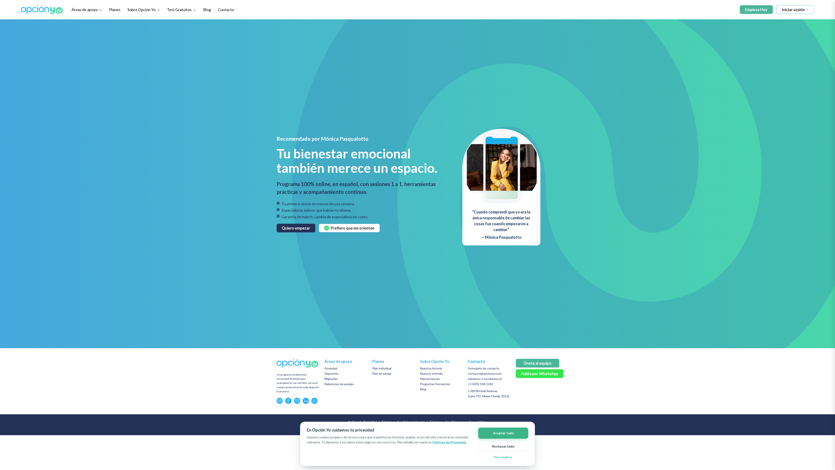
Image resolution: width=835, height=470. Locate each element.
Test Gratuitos (179, 9)
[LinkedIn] (306, 401)
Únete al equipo (537, 363)
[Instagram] (280, 401)
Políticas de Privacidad (449, 442)
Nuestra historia (431, 368)
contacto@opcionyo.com (485, 373)
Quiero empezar (296, 228)
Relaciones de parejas (339, 384)
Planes (114, 9)
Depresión (331, 373)
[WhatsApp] (314, 401)
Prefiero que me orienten (352, 228)
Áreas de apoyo (85, 9)
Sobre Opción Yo (141, 9)
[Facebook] (288, 401)
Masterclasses (430, 379)
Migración (331, 379)
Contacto (226, 9)
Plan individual (381, 368)
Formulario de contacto (483, 368)
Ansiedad (330, 368)
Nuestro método (431, 373)
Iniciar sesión (793, 9)
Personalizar (503, 457)
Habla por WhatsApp (539, 373)
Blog (207, 9)
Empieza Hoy (756, 9)
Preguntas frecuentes (435, 384)
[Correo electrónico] (297, 401)
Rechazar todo (503, 446)
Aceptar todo (503, 433)
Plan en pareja (381, 373)
